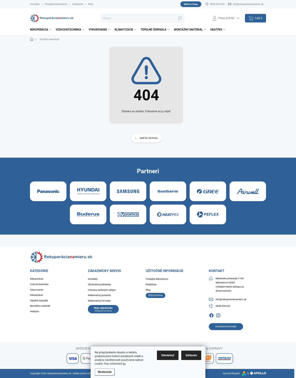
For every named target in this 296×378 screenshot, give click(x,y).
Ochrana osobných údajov (102, 290)
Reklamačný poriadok (99, 295)
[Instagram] (218, 314)
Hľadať (180, 18)
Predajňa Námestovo (56, 4)
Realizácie (77, 4)
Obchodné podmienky (99, 284)
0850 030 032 (223, 306)
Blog (90, 4)
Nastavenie (105, 372)
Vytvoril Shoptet (231, 373)
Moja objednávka (103, 308)
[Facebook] (211, 314)
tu (124, 363)
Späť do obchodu (149, 138)
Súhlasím (191, 355)
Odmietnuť (167, 355)
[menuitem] (41, 30)
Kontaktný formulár (225, 326)
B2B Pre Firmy (191, 4)
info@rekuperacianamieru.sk (231, 299)
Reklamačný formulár (99, 300)
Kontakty (35, 4)
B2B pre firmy (155, 295)
